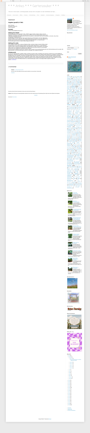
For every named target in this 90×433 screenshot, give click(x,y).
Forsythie (68, 102)
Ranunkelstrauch (69, 147)
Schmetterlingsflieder (70, 155)
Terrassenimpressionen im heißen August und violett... (75, 360)
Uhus (80, 174)
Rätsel (79, 147)
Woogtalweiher (71, 184)
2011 (69, 400)
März (70, 375)
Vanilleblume (69, 176)
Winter (73, 182)
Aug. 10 (71, 366)
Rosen (73, 150)
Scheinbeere (74, 153)
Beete (78, 81)
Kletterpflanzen (70, 125)
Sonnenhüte (69, 163)
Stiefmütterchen (78, 165)
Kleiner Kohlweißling (70, 124)
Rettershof (75, 148)
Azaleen (74, 78)
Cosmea (80, 91)
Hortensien (69, 117)
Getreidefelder (75, 106)
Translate (75, 49)
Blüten (21, 15)
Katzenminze (79, 120)
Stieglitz (68, 166)
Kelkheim (79, 121)
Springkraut (76, 164)
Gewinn (79, 106)
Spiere (68, 164)
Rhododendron (71, 149)
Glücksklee (70, 108)
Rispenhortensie (78, 149)
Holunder (78, 115)
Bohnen (79, 86)
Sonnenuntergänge (50, 15)
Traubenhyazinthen (70, 174)
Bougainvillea (73, 87)
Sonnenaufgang (78, 161)
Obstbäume (80, 139)
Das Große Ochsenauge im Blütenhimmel (77, 210)
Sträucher (80, 166)
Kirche (68, 122)
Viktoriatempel (78, 177)
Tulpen (76, 174)
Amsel (72, 77)
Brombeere (79, 87)
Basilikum (79, 80)
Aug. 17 (71, 365)
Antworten (13, 72)
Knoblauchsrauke (78, 125)
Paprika (80, 140)
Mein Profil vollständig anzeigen (72, 30)
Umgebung (69, 175)
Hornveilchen (77, 116)
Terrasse (76, 170)
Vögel (74, 178)
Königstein (58, 15)
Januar (70, 378)
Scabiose (79, 152)
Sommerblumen (70, 160)
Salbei (76, 152)
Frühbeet (72, 102)
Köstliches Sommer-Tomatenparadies (76, 234)
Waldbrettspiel (69, 179)
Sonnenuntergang (77, 163)
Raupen (68, 148)
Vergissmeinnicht (69, 177)
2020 (69, 387)
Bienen (79, 82)
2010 (69, 401)
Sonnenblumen (69, 162)
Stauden (69, 165)
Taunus (76, 169)
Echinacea (77, 94)
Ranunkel (78, 146)
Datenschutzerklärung (71, 410)
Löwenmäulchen (77, 132)
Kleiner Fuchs (77, 123)
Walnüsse (77, 179)
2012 (69, 399)
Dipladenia (74, 93)
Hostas (75, 117)
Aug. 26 (71, 362)
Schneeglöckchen (70, 156)
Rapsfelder (75, 147)
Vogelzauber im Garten (77, 250)
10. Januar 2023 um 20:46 (19, 69)
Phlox (79, 145)
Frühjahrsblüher (79, 102)
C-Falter (80, 89)
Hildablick (73, 115)
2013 (69, 397)
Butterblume (76, 89)
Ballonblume (76, 79)
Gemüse (25, 15)
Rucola (69, 152)
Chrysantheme (69, 91)
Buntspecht (73, 88)
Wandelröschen (70, 180)
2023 (69, 383)
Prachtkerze (68, 146)
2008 (69, 404)
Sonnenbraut (76, 162)
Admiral (74, 76)
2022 (69, 384)
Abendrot (68, 76)
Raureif (72, 148)
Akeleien (78, 76)
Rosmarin (68, 151)
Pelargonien (78, 143)
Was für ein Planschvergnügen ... (76, 201)
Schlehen (79, 153)
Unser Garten (15, 15)
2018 (69, 390)
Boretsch (68, 87)
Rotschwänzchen (79, 151)
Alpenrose (68, 77)
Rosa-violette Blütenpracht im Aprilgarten (75, 259)
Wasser (79, 180)
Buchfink (68, 88)
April (70, 374)
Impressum (70, 409)
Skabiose (80, 157)
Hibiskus (68, 115)
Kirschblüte (72, 122)
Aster (75, 77)
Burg (79, 88)
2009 (69, 403)
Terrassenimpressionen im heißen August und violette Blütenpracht (77, 218)
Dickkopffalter (70, 93)
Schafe (68, 153)
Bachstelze (79, 78)
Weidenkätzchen (69, 181)
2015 (69, 394)
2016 (69, 393)
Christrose (77, 90)
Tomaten (68, 173)
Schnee (78, 155)
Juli (69, 369)
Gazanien (77, 104)
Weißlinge (75, 181)
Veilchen (75, 176)
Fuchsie (79, 103)
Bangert (80, 79)
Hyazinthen (68, 118)
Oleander (75, 140)
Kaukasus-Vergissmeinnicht (71, 121)
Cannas (70, 90)
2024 (69, 381)
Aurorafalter (79, 77)
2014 (69, 396)
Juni (70, 371)
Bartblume (74, 80)
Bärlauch (70, 80)
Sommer (77, 158)
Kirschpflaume (69, 123)
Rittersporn (68, 150)
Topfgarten (76, 173)
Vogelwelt (42, 15)
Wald (79, 178)
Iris (67, 119)
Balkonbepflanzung (70, 79)
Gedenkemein (69, 105)
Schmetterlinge (32, 15)
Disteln (68, 94)
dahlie (69, 92)
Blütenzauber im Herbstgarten (75, 268)
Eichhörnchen (69, 95)
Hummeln (79, 117)
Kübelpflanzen (70, 129)
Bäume (68, 81)
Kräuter (70, 128)
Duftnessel (72, 94)
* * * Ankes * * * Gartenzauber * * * (33, 6)
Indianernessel (74, 118)
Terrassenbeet (70, 172)
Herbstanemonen (70, 114)
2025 (69, 380)
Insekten (78, 118)
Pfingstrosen (69, 145)
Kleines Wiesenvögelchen (78, 124)
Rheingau (80, 148)
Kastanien (74, 120)
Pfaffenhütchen (75, 144)
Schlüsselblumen (69, 154)
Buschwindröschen (70, 89)
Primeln (73, 146)
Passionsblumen (70, 143)
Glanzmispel (72, 107)
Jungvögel (71, 119)
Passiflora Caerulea (72, 141)
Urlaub (78, 175)
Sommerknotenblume (70, 161)
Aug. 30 (71, 358)
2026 (69, 355)
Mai (69, 372)
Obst (68, 139)
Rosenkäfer (79, 150)
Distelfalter (79, 93)
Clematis (75, 91)
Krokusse (74, 128)
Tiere (38, 15)
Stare (80, 164)
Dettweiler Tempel (79, 92)
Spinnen (71, 164)
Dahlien (72, 92)
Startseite (9, 15)
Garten (69, 104)
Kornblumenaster (69, 127)
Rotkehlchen (73, 151)
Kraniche (80, 127)
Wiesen (79, 181)
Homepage (69, 116)
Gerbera (70, 106)
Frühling (71, 103)
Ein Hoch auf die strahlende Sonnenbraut (77, 226)
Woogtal (80, 183)
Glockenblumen (79, 107)
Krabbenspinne (75, 127)
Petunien (68, 144)
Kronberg (79, 128)
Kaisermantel (78, 119)
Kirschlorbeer (78, 122)
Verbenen (79, 176)
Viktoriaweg (69, 178)
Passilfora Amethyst (75, 142)
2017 (69, 391)
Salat (72, 152)
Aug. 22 (71, 363)
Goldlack (75, 108)
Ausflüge (63, 15)
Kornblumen (78, 126)
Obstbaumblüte (73, 139)
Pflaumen (74, 145)
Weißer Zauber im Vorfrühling (76, 243)
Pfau (79, 144)
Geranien (80, 105)
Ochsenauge (71, 140)
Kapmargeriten (69, 120)
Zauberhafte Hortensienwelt (75, 193)
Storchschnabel (73, 166)
